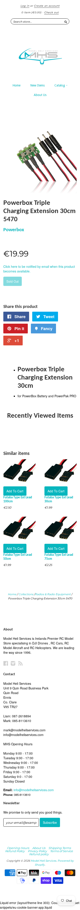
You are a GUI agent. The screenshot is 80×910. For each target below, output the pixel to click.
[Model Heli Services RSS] (20, 663)
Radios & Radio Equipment (53, 594)
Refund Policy (15, 851)
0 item (31, 12)
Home (16, 85)
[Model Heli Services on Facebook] (5, 663)
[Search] (65, 21)
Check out (51, 12)
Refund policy (39, 854)
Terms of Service (61, 851)
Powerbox (13, 230)
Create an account (47, 5)
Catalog (60, 85)
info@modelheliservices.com (34, 790)
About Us (40, 95)
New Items (37, 85)
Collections (25, 594)
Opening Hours (18, 847)
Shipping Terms (59, 847)
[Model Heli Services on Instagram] (13, 663)
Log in (24, 5)
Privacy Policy (37, 851)
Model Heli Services (43, 860)
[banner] (40, 54)
